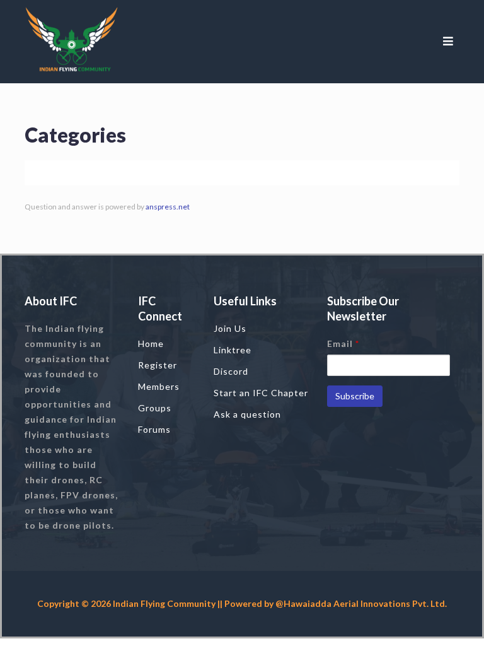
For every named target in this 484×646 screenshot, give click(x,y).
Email (343, 343)
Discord (231, 371)
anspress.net (168, 206)
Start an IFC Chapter (261, 392)
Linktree (232, 349)
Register (157, 365)
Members (159, 386)
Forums (154, 429)
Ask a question (247, 414)
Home (151, 343)
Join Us (230, 328)
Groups (154, 407)
